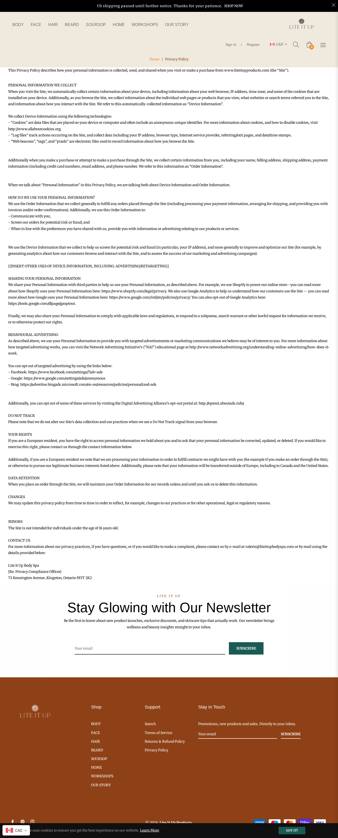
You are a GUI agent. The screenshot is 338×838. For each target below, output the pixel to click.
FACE (95, 733)
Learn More (149, 830)
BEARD (97, 750)
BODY (96, 724)
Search (150, 724)
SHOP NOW (233, 6)
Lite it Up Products (176, 822)
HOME (96, 767)
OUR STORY (101, 785)
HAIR (95, 741)
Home (154, 59)
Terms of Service (158, 733)
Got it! (292, 830)
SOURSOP (99, 759)
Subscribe (291, 734)
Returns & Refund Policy (165, 741)
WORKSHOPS (102, 776)
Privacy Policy (156, 750)
